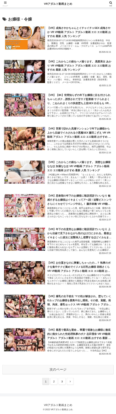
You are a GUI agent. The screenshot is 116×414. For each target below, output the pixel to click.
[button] (107, 390)
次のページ (58, 369)
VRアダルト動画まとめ (58, 3)
